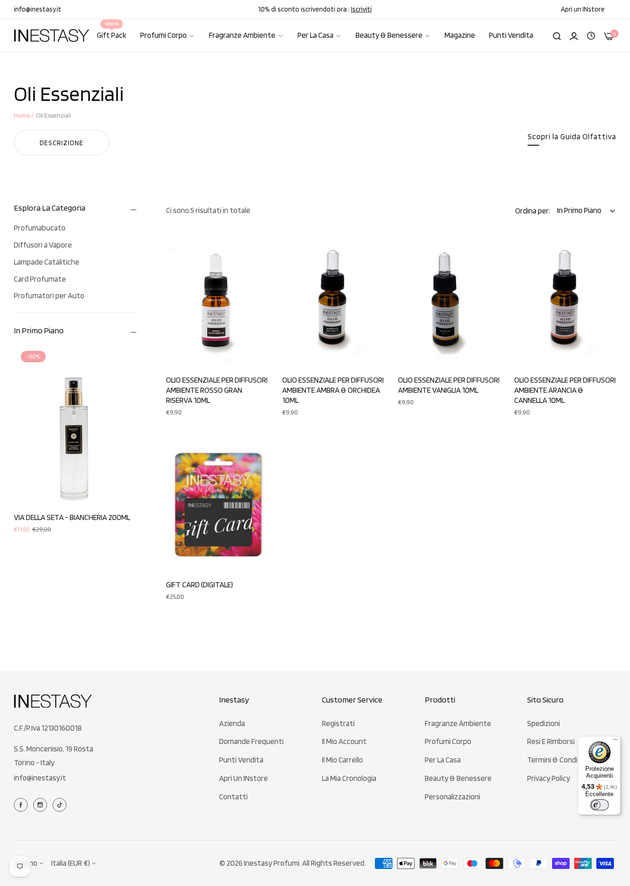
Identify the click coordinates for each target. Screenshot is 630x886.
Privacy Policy (548, 778)
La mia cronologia (349, 778)
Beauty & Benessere (458, 778)
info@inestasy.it (40, 777)
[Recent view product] (591, 35)
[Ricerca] (557, 35)
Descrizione (61, 143)
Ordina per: (532, 210)
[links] (22, 804)
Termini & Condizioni (559, 759)
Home (22, 115)
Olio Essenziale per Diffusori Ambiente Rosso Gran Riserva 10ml (216, 390)
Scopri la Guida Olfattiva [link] (572, 136)
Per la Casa (443, 759)
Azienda (232, 723)
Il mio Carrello (342, 759)
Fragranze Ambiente (458, 723)
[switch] (599, 804)
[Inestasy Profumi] (52, 35)
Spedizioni (543, 723)
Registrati (338, 723)
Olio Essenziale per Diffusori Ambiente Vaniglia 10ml (448, 385)
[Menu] (615, 741)
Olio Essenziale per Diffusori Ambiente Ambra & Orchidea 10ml (333, 390)
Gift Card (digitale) (199, 584)
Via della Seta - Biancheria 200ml (72, 517)
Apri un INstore (243, 778)
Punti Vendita (241, 759)
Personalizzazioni (452, 796)
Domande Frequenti (251, 741)
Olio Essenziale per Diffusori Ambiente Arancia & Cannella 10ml (565, 390)
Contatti (233, 796)
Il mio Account (344, 741)
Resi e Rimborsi (551, 741)
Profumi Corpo (448, 741)
